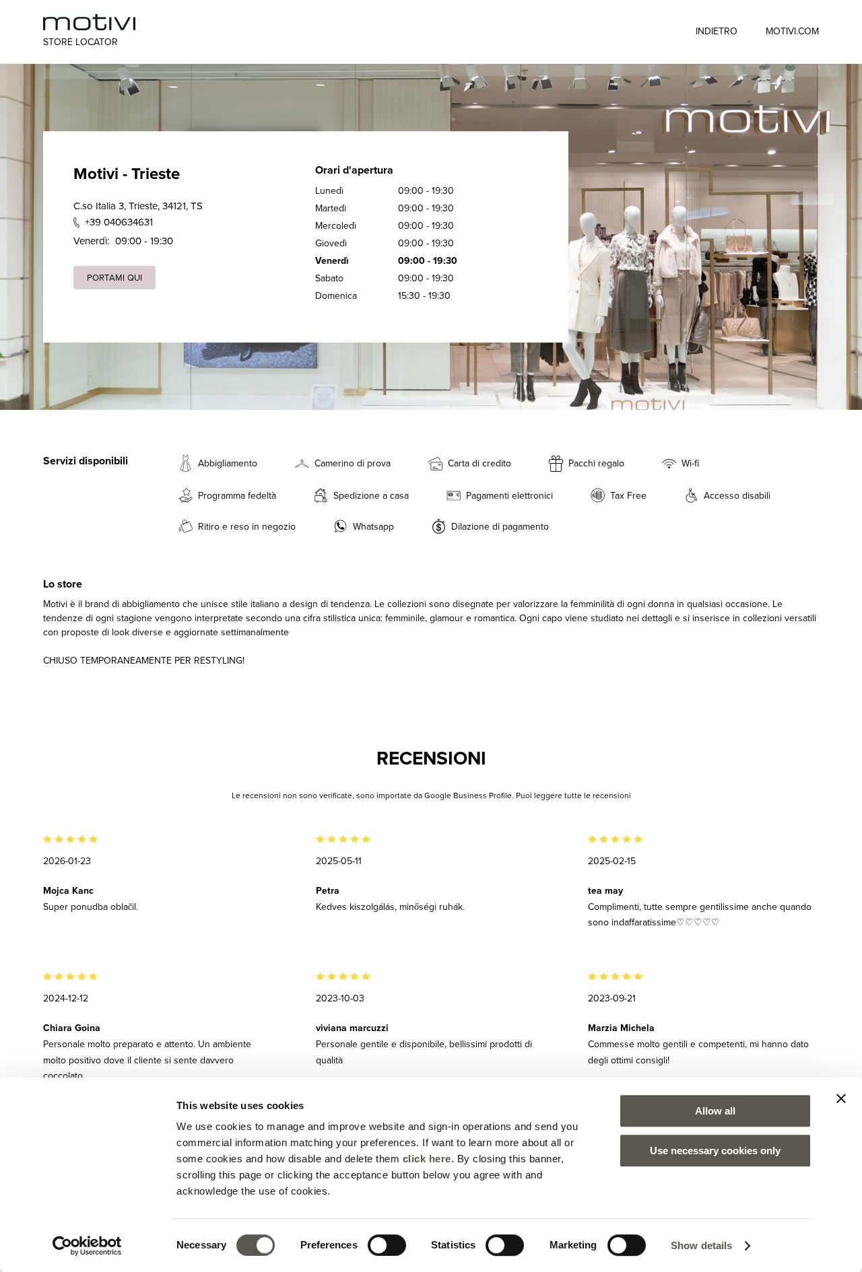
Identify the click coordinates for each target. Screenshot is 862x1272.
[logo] (89, 22)
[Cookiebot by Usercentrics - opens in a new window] (87, 1246)
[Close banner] (841, 1098)
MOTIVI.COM (792, 31)
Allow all (715, 1111)
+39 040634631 (119, 222)
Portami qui (115, 277)
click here (427, 1158)
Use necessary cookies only (715, 1150)
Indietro (716, 31)
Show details (701, 1245)
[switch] (387, 1245)
